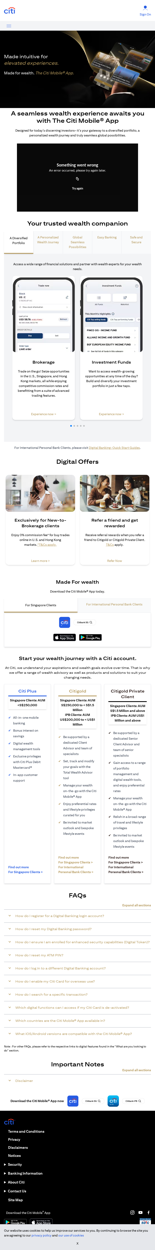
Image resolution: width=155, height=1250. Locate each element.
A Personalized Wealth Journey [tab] (48, 239)
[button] (71, 426)
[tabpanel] (77, 348)
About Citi (16, 1182)
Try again (77, 188)
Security (15, 1164)
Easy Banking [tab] (107, 237)
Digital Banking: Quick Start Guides (114, 448)
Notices (14, 1155)
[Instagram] (132, 1212)
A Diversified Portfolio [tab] (19, 240)
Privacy (14, 1139)
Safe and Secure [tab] (136, 239)
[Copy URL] (77, 179)
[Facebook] (148, 1212)
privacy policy (41, 1235)
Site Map (15, 1200)
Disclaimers (18, 1147)
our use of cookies (71, 1235)
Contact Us (17, 1191)
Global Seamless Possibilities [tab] (77, 242)
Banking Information (25, 1173)
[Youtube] (140, 1212)
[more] (8, 25)
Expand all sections (136, 905)
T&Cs (110, 545)
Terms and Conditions (26, 1131)
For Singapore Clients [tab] (40, 605)
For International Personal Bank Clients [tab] (114, 604)
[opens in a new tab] (9, 10)
